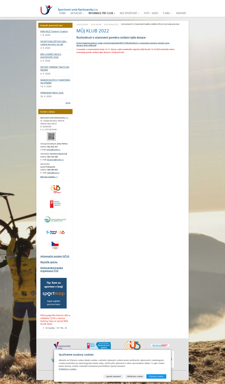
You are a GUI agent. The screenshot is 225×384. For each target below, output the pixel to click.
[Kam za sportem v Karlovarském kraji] (53, 293)
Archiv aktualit (96, 24)
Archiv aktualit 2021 (111, 24)
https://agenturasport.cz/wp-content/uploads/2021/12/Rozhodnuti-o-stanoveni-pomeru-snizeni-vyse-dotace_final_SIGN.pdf (123, 44)
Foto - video (151, 13)
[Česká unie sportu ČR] (55, 188)
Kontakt (181, 13)
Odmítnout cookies (135, 376)
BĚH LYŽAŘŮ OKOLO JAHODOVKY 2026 (50, 56)
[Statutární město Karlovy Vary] (160, 345)
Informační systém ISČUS (54, 256)
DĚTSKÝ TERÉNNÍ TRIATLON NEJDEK (54, 68)
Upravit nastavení (113, 376)
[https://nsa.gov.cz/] (55, 204)
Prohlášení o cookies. (68, 369)
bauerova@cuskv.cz (55, 159)
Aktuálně (76, 13)
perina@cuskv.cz (53, 149)
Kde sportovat (129, 13)
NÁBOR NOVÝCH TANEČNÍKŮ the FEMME (55, 81)
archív (67, 103)
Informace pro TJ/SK (101, 13)
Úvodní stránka (82, 24)
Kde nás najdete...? (49, 177)
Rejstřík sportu (48, 262)
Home (62, 13)
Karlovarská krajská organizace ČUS (51, 269)
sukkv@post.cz (53, 172)
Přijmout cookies (156, 376)
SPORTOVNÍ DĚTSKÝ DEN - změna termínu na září (53, 43)
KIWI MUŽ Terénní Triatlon (54, 31)
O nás (166, 13)
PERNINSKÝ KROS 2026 (52, 92)
